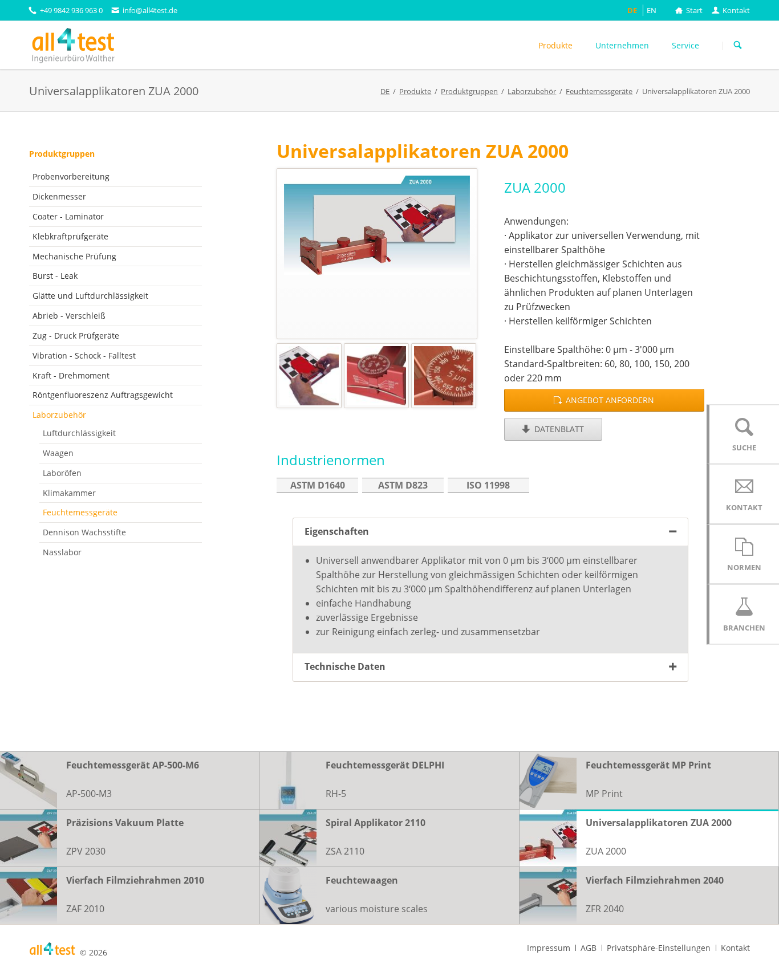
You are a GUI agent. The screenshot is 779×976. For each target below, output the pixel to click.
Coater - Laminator (68, 216)
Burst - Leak (55, 275)
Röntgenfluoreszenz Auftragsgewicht (103, 394)
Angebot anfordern (608, 400)
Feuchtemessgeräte (80, 512)
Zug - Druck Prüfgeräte (76, 335)
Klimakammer (69, 492)
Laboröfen (62, 472)
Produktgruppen (62, 153)
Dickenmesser (59, 196)
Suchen (737, 45)
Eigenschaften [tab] (337, 531)
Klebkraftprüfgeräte (70, 236)
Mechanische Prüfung (74, 256)
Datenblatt (558, 429)
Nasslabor (62, 552)
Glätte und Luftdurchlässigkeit (90, 295)
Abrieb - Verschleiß (69, 315)
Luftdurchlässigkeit (79, 433)
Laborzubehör (59, 414)
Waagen (58, 453)
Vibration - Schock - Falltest (84, 355)
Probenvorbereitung (71, 176)
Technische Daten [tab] (345, 666)
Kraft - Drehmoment (71, 375)
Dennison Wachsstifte (84, 532)
